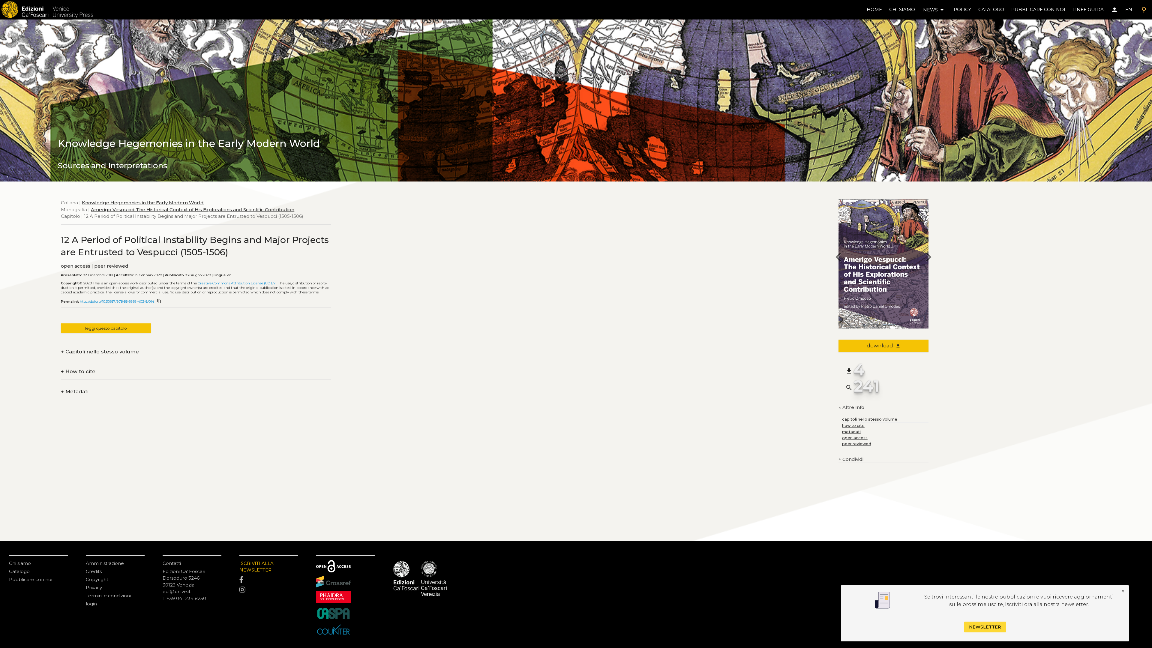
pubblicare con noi (1038, 9)
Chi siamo (20, 563)
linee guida (1088, 9)
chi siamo (902, 9)
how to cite (853, 425)
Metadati (74, 391)
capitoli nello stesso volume (869, 419)
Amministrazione (105, 563)
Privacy (94, 587)
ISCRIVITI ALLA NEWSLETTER (256, 566)
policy (962, 9)
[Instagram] (268, 590)
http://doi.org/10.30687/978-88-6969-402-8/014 (117, 301)
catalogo (991, 9)
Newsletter (985, 627)
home (874, 9)
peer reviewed (111, 266)
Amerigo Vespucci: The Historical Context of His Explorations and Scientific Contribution (192, 209)
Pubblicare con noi (30, 579)
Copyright (97, 579)
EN (1128, 9)
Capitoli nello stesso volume (100, 352)
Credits (94, 571)
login (91, 604)
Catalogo (19, 571)
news (934, 10)
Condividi (850, 459)
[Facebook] (268, 580)
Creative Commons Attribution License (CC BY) (237, 283)
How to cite (78, 371)
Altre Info (851, 407)
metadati (851, 432)
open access (75, 266)
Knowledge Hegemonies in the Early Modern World (143, 203)
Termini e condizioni (108, 595)
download (884, 346)
